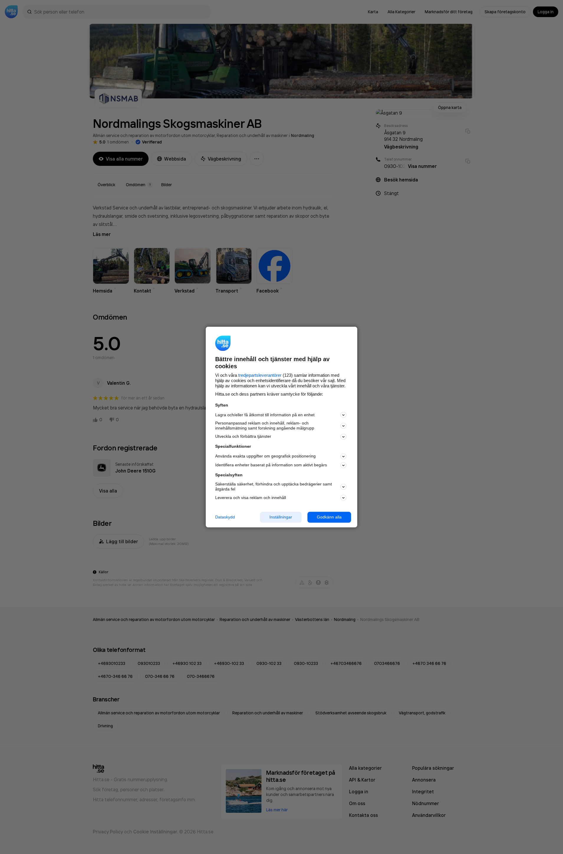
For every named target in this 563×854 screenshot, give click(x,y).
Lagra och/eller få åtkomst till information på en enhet (265, 414)
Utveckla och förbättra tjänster (243, 436)
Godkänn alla (329, 517)
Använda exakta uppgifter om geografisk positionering (265, 456)
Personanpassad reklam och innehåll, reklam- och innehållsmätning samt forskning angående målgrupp (264, 426)
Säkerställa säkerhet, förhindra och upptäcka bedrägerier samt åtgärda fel (273, 487)
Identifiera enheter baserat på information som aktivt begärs (271, 465)
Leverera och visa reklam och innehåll (250, 497)
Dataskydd (225, 517)
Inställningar (280, 517)
